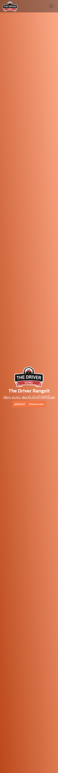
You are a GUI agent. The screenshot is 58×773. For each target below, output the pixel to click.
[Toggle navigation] (51, 6)
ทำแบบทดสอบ (36, 404)
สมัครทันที (19, 404)
